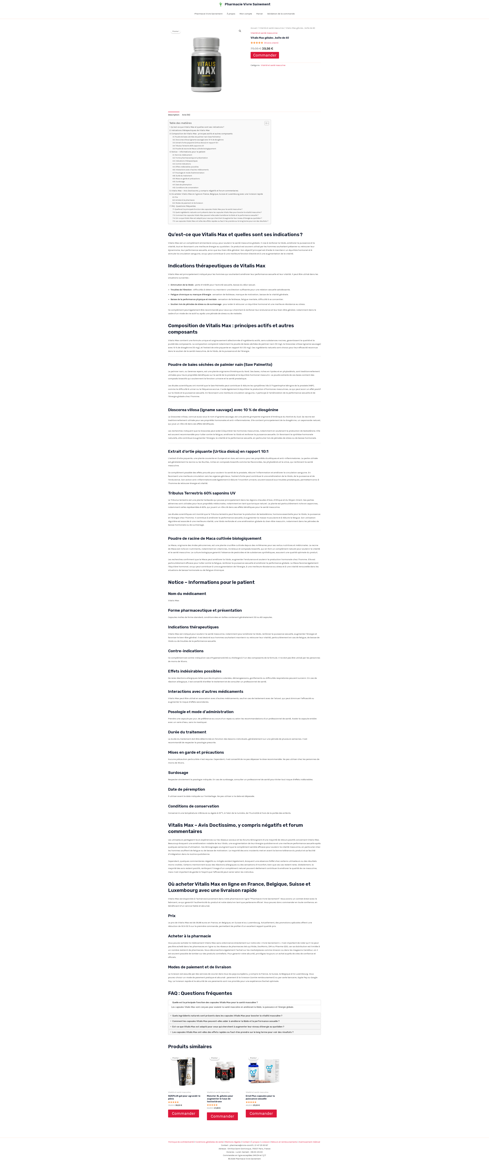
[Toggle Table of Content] (265, 123)
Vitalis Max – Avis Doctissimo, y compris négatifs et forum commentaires (204, 191)
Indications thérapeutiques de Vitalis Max (190, 130)
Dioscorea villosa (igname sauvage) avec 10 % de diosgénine (199, 140)
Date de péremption (183, 185)
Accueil (254, 28)
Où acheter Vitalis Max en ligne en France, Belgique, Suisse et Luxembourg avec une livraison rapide (217, 194)
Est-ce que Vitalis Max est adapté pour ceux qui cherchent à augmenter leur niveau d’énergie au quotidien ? (218, 218)
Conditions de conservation (187, 187)
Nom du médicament (183, 155)
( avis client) (271, 42)
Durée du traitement (184, 176)
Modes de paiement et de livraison (189, 203)
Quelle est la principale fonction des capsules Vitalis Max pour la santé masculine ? (208, 209)
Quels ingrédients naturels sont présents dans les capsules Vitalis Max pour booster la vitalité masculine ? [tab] (227, 1015)
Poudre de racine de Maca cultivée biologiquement (195, 149)
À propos (231, 13)
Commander (264, 55)
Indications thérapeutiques (186, 161)
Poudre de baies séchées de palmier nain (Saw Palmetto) (198, 137)
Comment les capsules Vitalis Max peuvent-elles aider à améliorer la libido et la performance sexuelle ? (217, 215)
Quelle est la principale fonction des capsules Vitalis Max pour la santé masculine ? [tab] (215, 1002)
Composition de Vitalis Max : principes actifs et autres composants (202, 134)
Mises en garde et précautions (187, 179)
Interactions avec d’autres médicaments (192, 170)
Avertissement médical (309, 1142)
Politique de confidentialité (181, 1142)
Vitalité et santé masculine (271, 28)
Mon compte (246, 13)
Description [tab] (173, 114)
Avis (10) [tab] (186, 114)
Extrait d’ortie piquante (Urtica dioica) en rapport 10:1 (196, 143)
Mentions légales (233, 1142)
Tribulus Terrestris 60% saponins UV (189, 146)
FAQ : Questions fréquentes (183, 206)
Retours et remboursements (284, 1142)
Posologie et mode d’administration (189, 173)
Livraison (265, 1142)
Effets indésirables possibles (187, 167)
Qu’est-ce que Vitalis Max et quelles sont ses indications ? (197, 127)
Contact (245, 1142)
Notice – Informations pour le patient (188, 152)
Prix (176, 197)
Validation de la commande (281, 13)
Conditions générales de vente (209, 1142)
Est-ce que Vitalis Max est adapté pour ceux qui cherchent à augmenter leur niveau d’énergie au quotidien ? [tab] (228, 1026)
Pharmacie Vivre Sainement (247, 4)
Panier (259, 13)
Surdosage (180, 182)
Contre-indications (183, 164)
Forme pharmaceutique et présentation (191, 158)
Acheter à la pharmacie (184, 200)
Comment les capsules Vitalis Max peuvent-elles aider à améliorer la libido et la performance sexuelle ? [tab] (226, 1021)
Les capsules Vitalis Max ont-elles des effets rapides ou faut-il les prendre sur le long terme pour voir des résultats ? (221, 221)
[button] (240, 31)
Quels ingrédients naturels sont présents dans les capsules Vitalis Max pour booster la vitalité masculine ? (218, 212)
